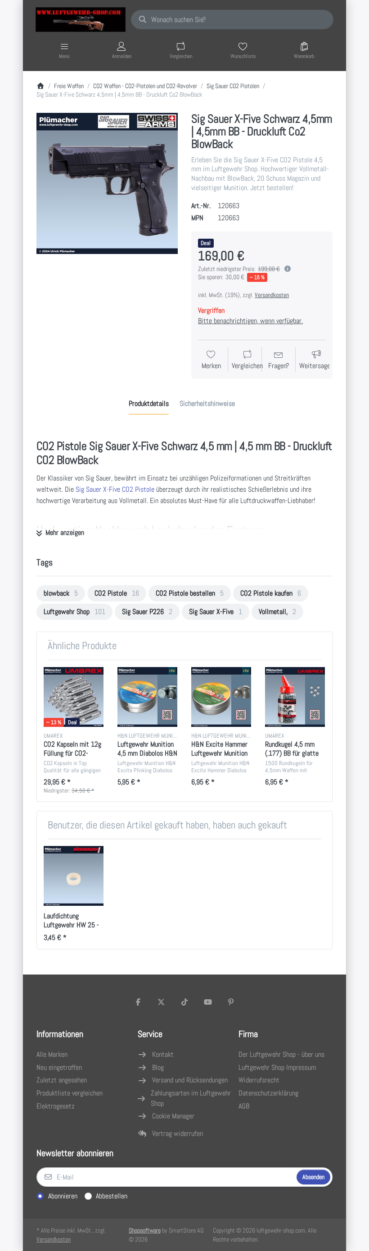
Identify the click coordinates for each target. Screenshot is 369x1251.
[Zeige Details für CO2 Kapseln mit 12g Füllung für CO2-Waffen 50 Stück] (74, 697)
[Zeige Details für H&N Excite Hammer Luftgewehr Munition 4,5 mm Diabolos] (221, 697)
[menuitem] (60, 593)
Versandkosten (272, 295)
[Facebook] (138, 1002)
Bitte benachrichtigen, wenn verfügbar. (250, 320)
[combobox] (232, 20)
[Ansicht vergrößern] (107, 183)
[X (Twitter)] (161, 1002)
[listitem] (107, 183)
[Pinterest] (231, 1002)
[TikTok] (184, 1002)
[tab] (149, 404)
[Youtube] (208, 1002)
